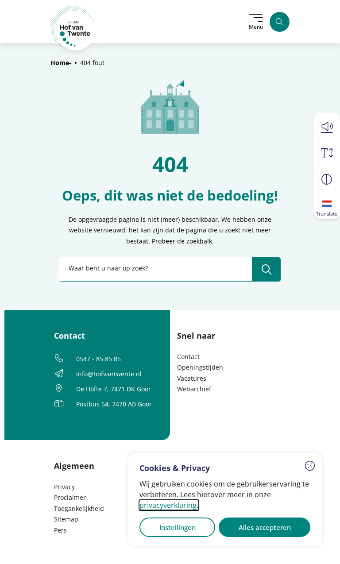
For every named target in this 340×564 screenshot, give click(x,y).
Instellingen (177, 527)
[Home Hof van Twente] (72, 28)
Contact (188, 356)
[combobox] (170, 269)
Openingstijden (200, 367)
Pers (60, 530)
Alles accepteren (265, 527)
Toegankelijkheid (79, 508)
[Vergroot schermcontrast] (326, 179)
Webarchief (194, 389)
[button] (326, 126)
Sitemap (66, 519)
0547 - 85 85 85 (98, 359)
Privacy (64, 487)
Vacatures (191, 378)
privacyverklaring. (168, 505)
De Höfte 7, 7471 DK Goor (113, 389)
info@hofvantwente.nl (109, 374)
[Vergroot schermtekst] (326, 152)
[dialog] (225, 499)
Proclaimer (70, 497)
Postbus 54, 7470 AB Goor (114, 404)
